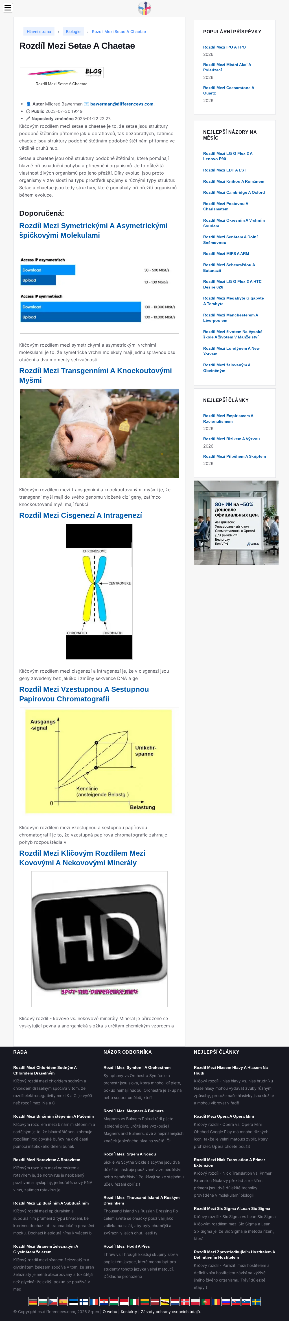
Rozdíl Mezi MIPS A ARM (226, 253)
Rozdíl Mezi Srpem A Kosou (130, 1154)
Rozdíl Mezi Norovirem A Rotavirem (46, 1159)
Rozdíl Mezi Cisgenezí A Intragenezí (80, 515)
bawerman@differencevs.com (122, 104)
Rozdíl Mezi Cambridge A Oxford (234, 192)
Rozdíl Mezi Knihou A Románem (233, 181)
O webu (110, 1311)
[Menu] (8, 8)
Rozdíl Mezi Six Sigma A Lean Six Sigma (232, 1208)
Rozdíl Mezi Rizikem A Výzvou (231, 439)
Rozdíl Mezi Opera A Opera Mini (224, 1116)
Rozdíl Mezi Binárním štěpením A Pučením (53, 1116)
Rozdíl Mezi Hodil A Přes (127, 1246)
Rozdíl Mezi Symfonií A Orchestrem (137, 1067)
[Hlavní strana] (144, 7)
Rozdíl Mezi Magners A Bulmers (134, 1111)
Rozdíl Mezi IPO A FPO (224, 47)
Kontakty (129, 1311)
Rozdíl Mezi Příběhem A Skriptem (234, 456)
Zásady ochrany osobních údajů (170, 1311)
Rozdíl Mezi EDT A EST (224, 170)
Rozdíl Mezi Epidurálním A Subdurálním (51, 1203)
